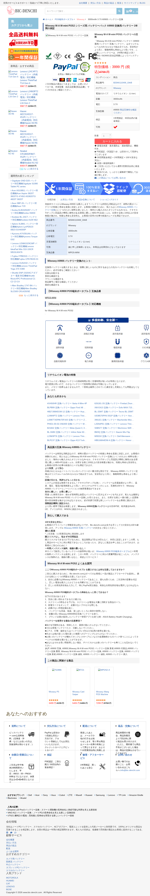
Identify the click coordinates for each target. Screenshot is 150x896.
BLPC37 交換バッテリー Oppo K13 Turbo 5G (68, 440)
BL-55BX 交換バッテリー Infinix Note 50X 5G (68, 432)
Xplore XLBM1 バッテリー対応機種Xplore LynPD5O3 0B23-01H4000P (24, 227)
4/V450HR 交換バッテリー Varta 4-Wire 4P (67, 403)
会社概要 (83, 3)
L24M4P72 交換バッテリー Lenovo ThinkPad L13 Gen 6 (68, 416)
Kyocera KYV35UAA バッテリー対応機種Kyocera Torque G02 (24, 236)
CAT (8, 883)
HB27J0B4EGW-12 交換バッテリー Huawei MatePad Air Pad (68, 411)
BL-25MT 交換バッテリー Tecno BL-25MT (113, 411)
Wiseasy (81, 19)
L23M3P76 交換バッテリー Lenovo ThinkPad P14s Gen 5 (68, 436)
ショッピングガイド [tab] (109, 199)
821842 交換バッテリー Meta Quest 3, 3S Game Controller (68, 428)
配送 (119, 3)
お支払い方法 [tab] (66, 199)
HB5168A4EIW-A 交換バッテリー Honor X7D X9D (115, 440)
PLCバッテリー (13, 864)
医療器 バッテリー (14, 861)
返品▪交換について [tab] (86, 199)
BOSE (9, 889)
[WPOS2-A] (104, 679)
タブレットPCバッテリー (17, 867)
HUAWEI (10, 880)
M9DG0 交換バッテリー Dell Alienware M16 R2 (115, 436)
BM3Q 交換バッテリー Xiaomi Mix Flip (112, 432)
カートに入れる (112, 141)
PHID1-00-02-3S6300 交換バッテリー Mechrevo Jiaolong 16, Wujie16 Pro (68, 424)
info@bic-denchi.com (130, 770)
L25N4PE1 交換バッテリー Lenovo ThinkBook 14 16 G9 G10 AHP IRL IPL (115, 424)
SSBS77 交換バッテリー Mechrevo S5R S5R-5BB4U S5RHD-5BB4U (115, 428)
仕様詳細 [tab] (51, 199)
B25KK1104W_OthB (122, 82)
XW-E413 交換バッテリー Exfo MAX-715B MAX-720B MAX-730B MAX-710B (115, 407)
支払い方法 (95, 3)
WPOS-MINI (50, 297)
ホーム (48, 19)
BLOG (142, 3)
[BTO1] (80, 679)
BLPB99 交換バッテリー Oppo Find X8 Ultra (67, 407)
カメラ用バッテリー (15, 859)
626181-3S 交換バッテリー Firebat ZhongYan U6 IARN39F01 (115, 403)
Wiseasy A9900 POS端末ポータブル (113, 551)
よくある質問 (12, 851)
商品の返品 (109, 3)
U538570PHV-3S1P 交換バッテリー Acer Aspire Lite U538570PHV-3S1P (115, 416)
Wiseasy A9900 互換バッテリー (78, 528)
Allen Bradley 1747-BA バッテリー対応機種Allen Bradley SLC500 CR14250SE (24, 288)
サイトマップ (130, 3)
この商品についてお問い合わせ (111, 178)
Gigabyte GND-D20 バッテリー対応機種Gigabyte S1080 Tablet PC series (24, 183)
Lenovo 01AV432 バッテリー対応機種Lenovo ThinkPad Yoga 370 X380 (24, 266)
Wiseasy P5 (54, 692)
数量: (96, 135)
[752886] (57, 679)
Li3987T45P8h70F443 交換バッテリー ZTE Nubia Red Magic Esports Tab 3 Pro (68, 420)
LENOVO (10, 886)
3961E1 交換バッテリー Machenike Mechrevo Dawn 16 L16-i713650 (115, 420)
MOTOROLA (12, 878)
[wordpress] (7, 832)
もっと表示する (30, 169)
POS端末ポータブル (64, 19)
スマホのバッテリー (15, 870)
